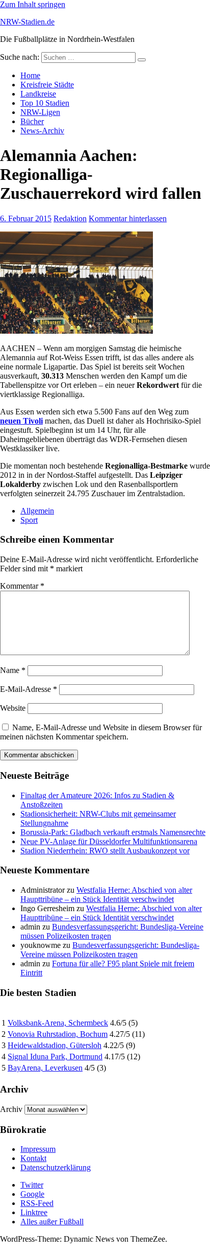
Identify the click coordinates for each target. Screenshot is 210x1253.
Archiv (11, 1109)
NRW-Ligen (40, 112)
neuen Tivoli (21, 420)
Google (32, 1194)
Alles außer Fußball (52, 1221)
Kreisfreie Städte (47, 84)
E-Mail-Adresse (28, 689)
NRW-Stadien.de (27, 21)
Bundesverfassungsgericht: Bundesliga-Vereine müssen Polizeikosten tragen (109, 950)
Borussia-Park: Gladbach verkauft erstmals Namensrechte (112, 832)
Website (12, 708)
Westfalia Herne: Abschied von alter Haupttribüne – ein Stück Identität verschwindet (106, 894)
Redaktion (70, 218)
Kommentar (22, 586)
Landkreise (38, 93)
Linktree (33, 1212)
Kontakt (33, 1158)
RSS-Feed (37, 1203)
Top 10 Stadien (44, 103)
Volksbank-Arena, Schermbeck (58, 1022)
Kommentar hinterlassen (128, 218)
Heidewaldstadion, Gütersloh (54, 1045)
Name (12, 670)
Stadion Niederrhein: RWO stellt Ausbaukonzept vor (105, 850)
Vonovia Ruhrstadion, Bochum (58, 1034)
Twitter (31, 1184)
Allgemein (37, 510)
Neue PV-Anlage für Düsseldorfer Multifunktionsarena (108, 841)
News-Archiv (42, 130)
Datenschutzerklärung (55, 1167)
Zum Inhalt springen (32, 4)
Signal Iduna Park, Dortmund (55, 1056)
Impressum (38, 1149)
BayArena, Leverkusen (45, 1067)
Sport (29, 520)
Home (30, 75)
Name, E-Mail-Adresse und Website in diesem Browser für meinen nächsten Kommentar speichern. (101, 732)
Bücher (32, 121)
